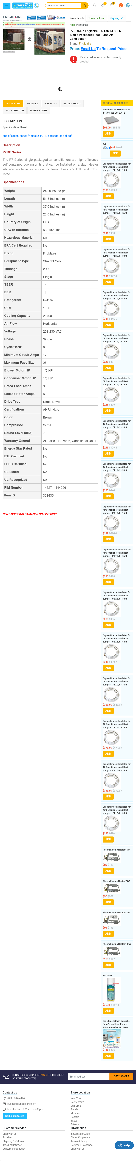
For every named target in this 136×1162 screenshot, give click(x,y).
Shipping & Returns (13, 1141)
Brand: (80, 43)
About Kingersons (80, 1137)
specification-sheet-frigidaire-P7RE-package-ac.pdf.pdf (37, 136)
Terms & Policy (79, 1141)
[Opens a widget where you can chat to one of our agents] (124, 1150)
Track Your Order (12, 1145)
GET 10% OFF (121, 1076)
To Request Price (104, 49)
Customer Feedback (14, 1148)
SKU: (72, 25)
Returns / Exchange (82, 1145)
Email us (7, 1137)
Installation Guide (80, 1133)
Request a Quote (14, 1115)
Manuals (32, 103)
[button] (122, 5)
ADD (108, 133)
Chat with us (9, 1133)
